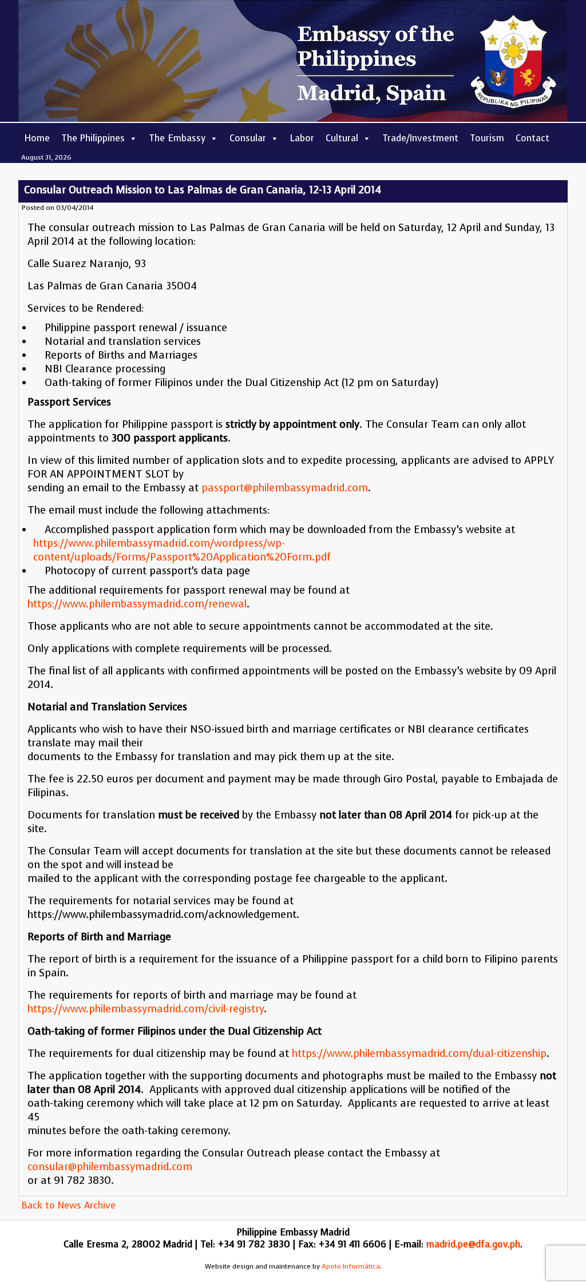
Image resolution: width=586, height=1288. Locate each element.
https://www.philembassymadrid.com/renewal (137, 604)
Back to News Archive (68, 1205)
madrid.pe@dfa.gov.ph (473, 1244)
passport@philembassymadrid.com (284, 488)
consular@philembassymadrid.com (109, 1167)
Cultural (342, 138)
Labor (302, 138)
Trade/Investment (420, 138)
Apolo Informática (351, 1266)
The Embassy (177, 138)
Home (37, 138)
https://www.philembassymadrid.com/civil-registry (145, 1009)
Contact (532, 138)
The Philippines (93, 138)
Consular (247, 138)
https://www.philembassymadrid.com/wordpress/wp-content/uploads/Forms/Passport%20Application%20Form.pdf (182, 550)
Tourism (487, 138)
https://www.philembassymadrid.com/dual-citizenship (419, 1053)
